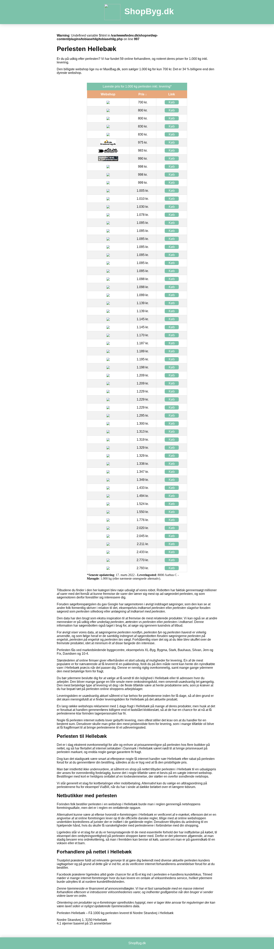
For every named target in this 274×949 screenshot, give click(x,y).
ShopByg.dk (149, 11)
